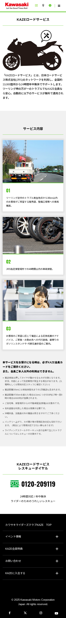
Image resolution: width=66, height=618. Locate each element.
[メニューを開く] (59, 5)
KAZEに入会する (15, 573)
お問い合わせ (13, 560)
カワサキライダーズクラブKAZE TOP (28, 524)
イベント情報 (13, 536)
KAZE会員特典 (14, 548)
